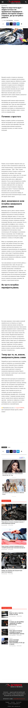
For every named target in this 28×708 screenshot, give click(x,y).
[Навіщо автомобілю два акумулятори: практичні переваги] (14, 561)
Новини (10, 638)
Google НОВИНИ (19, 407)
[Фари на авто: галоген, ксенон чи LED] (4, 614)
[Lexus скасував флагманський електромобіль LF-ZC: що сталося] (4, 641)
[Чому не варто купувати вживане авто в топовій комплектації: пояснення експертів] (14, 536)
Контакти (13, 702)
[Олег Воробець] (2, 20)
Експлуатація (4, 5)
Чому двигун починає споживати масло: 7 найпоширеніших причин (16, 632)
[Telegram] (18, 23)
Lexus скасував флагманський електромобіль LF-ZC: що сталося (16, 642)
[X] (11, 23)
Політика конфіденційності (14, 703)
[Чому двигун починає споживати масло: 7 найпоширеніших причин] (14, 512)
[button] (2, 2)
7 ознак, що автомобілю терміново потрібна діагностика (16, 623)
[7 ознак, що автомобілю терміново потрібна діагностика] (4, 623)
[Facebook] (7, 23)
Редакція (7, 702)
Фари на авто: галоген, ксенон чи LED (16, 613)
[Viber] (14, 23)
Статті (10, 611)
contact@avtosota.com (19, 698)
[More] (21, 23)
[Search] (26, 2)
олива (9, 447)
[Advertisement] (14, 61)
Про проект (18, 702)
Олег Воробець (9, 20)
